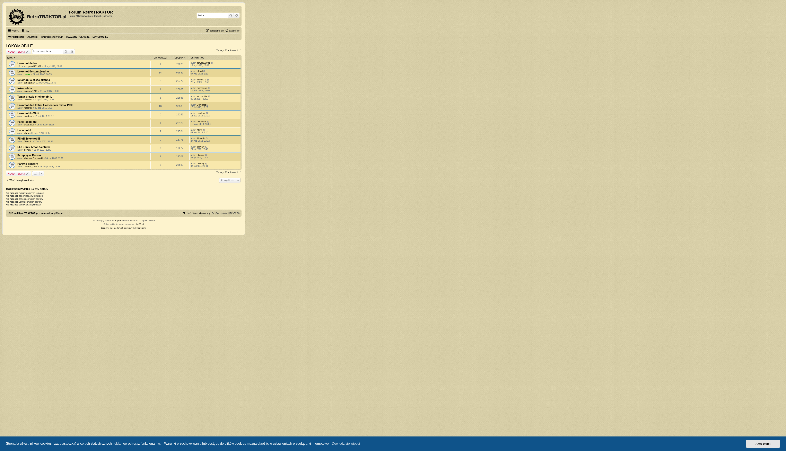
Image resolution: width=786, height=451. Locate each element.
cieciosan (201, 121)
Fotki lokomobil (27, 121)
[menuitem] (25, 30)
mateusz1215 (30, 91)
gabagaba (29, 82)
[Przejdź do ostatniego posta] (212, 63)
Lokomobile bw (27, 63)
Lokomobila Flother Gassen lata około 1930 (44, 105)
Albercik (28, 141)
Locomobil (24, 130)
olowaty (27, 150)
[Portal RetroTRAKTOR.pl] (38, 16)
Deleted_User (30, 166)
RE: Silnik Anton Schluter (33, 147)
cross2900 (29, 124)
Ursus (27, 74)
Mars (26, 133)
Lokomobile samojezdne (33, 71)
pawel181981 (34, 66)
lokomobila (24, 88)
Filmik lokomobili (28, 138)
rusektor (28, 108)
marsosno (202, 88)
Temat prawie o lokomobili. (34, 96)
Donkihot (28, 99)
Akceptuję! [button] (763, 443)
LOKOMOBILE (19, 46)
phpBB (118, 220)
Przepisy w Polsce (29, 155)
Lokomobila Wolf (28, 113)
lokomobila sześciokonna (33, 79)
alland (200, 71)
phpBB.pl (139, 224)
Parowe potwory (27, 163)
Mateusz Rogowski (33, 158)
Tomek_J (201, 79)
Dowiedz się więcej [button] (346, 443)
